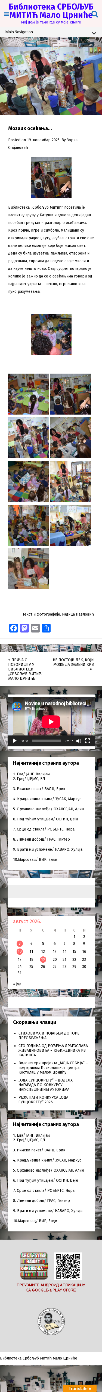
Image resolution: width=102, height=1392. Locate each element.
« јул (17, 984)
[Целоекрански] (87, 741)
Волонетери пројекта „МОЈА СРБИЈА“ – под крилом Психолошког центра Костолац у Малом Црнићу (53, 1068)
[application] (51, 721)
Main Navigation (19, 32)
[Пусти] (14, 741)
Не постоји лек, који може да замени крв (73, 662)
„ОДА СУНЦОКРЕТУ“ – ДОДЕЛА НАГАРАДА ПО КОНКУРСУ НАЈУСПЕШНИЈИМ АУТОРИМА (45, 1085)
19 (43, 959)
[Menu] (6, 14)
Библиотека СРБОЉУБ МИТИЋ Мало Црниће (51, 11)
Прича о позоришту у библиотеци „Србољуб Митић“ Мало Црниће (25, 669)
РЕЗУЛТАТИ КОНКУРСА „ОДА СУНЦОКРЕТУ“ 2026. (43, 1099)
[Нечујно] (79, 741)
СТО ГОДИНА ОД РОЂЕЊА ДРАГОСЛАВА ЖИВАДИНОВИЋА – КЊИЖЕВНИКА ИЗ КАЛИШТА (53, 1050)
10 (20, 951)
